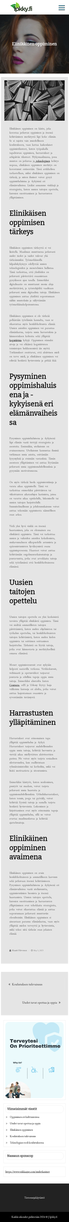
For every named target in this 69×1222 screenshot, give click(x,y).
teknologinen (42, 161)
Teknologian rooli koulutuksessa (27, 1142)
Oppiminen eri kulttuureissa (24, 1117)
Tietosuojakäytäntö (34, 1197)
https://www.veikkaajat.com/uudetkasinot (27, 1171)
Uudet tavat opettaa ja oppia (39, 1002)
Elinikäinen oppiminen (21, 1130)
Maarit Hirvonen (19, 950)
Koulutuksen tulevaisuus (27, 984)
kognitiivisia (15, 340)
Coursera (14, 685)
